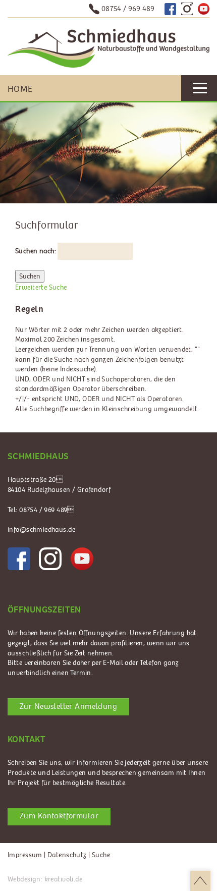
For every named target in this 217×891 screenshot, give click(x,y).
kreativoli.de (63, 879)
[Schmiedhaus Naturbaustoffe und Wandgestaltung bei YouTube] (203, 9)
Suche (101, 855)
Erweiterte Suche (41, 287)
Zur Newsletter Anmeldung (68, 706)
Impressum (25, 855)
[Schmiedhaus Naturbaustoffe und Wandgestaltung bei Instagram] (187, 9)
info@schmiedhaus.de (41, 529)
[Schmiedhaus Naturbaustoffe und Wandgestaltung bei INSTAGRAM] (50, 558)
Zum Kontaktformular (59, 816)
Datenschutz (67, 855)
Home (20, 89)
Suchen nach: (35, 251)
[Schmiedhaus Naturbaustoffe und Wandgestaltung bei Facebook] (170, 9)
